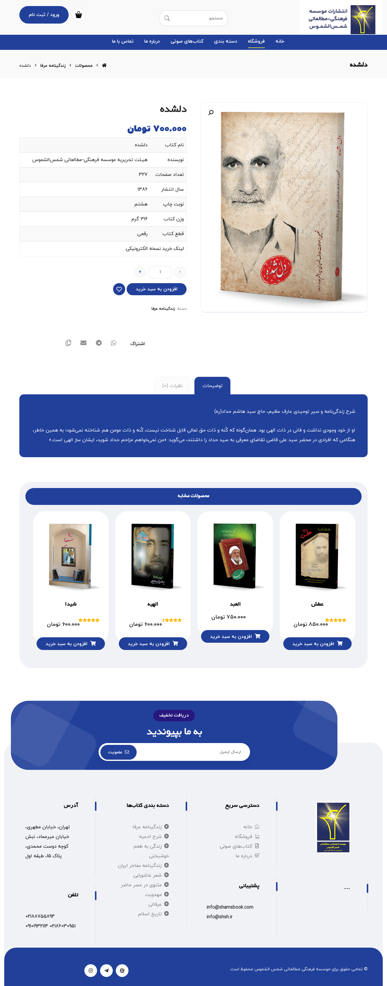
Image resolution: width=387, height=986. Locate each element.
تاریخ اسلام (150, 914)
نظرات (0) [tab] (172, 386)
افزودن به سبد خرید (156, 289)
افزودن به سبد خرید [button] (313, 644)
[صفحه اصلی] (104, 66)
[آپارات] (122, 970)
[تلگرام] (106, 970)
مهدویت (153, 894)
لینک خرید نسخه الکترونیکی (155, 248)
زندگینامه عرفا (163, 309)
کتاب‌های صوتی (236, 846)
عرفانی (155, 904)
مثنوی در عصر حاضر (141, 885)
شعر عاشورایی (147, 875)
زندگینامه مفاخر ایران (140, 865)
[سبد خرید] (79, 14)
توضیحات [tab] (213, 386)
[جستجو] (167, 18)
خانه (247, 827)
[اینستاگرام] (90, 970)
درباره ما (244, 856)
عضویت (115, 752)
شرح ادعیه (150, 836)
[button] (210, 112)
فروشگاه (243, 836)
